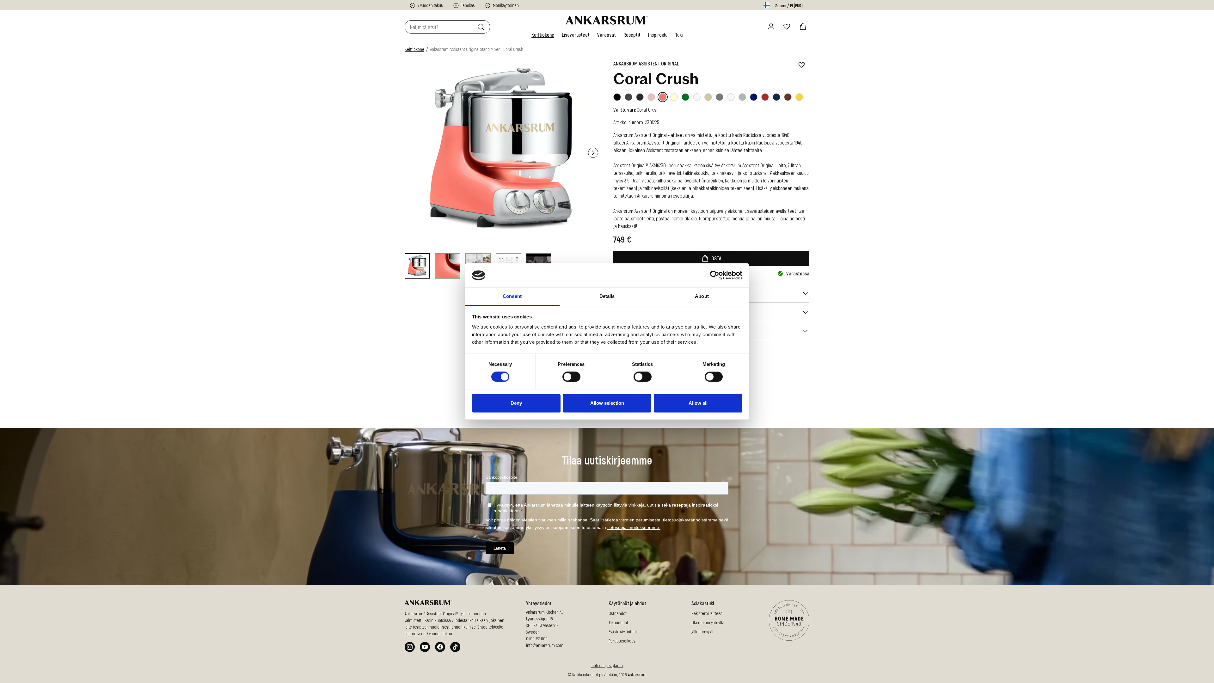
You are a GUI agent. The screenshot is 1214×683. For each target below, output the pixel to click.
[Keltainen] (799, 97)
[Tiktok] (455, 647)
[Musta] (617, 97)
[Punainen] (765, 97)
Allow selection (607, 403)
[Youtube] (425, 647)
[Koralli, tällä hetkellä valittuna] (662, 97)
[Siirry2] (447, 266)
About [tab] (702, 296)
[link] (543, 34)
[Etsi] (482, 27)
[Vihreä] (685, 97)
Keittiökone (414, 49)
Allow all (698, 403)
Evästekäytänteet (623, 631)
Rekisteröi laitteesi (707, 613)
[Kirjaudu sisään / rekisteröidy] (771, 26)
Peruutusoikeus (622, 640)
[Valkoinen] (674, 97)
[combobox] (440, 27)
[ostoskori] (802, 26)
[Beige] (708, 97)
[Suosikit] (787, 26)
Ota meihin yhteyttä (707, 622)
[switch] (571, 377)
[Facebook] (440, 647)
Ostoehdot (618, 613)
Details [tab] (607, 296)
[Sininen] (753, 97)
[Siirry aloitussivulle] (607, 20)
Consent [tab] (512, 296)
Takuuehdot (618, 622)
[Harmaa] (719, 97)
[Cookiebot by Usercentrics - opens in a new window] (714, 275)
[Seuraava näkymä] (593, 153)
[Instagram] (410, 647)
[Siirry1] (417, 266)
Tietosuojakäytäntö (607, 665)
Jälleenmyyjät (702, 631)
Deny (516, 403)
